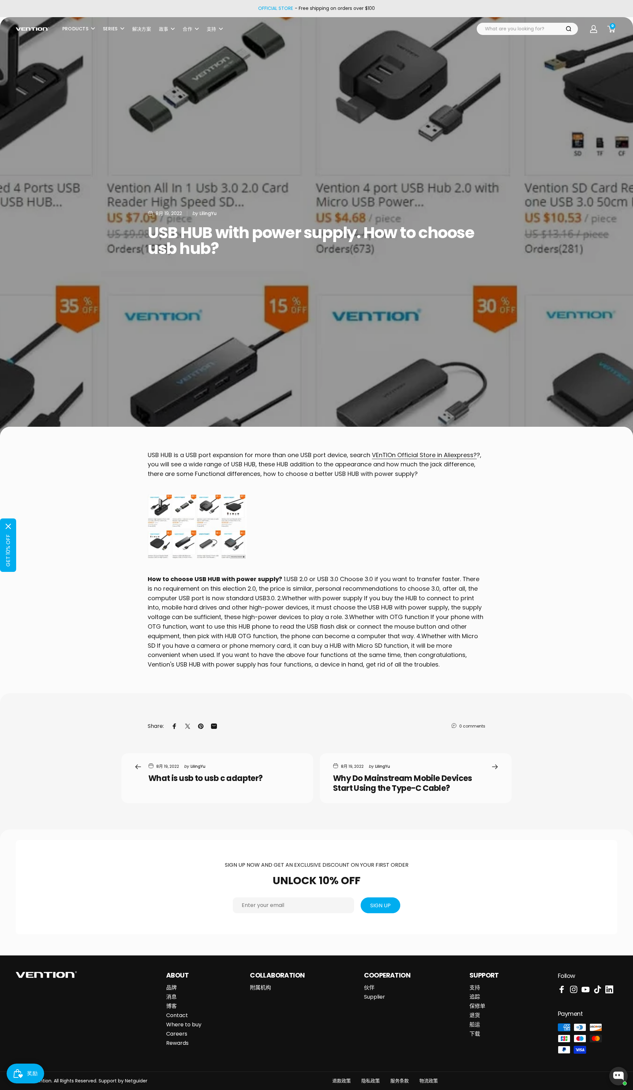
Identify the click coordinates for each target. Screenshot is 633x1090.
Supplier (374, 997)
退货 (474, 1015)
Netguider (136, 1080)
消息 (171, 997)
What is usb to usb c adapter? (205, 778)
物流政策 (428, 1080)
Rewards (177, 1043)
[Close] (8, 526)
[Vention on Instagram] (574, 989)
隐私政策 (370, 1080)
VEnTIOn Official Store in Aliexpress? (424, 455)
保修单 (477, 1006)
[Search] (569, 29)
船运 (474, 1024)
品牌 (171, 987)
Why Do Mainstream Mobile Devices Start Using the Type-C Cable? (402, 783)
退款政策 (341, 1080)
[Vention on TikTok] (597, 989)
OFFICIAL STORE (275, 9)
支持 (474, 987)
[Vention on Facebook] (562, 989)
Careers (176, 1034)
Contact (177, 1015)
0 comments (472, 726)
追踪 (474, 997)
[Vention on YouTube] (585, 989)
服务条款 (399, 1080)
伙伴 (369, 987)
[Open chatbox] (618, 1076)
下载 (474, 1034)
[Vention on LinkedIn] (609, 989)
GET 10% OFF (8, 550)
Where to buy (183, 1024)
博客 (171, 1006)
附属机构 (260, 987)
